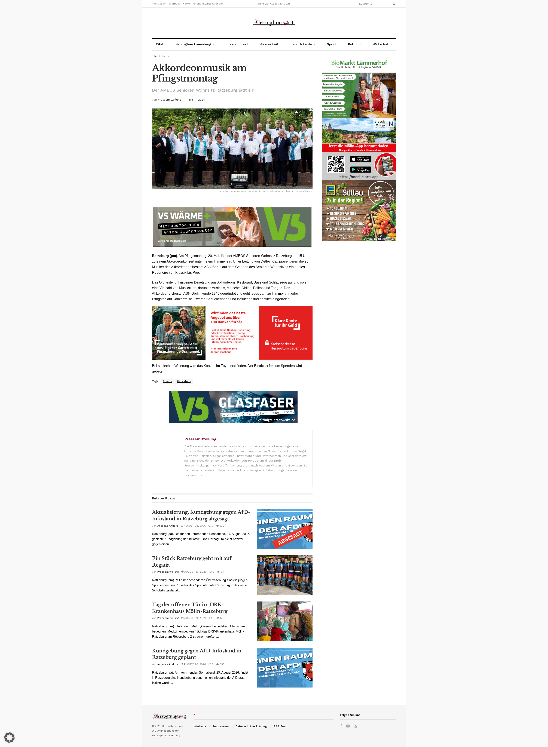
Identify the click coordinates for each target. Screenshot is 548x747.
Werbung (174, 3)
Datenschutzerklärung (251, 726)
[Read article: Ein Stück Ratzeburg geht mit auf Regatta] (285, 575)
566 (222, 617)
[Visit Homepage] (274, 23)
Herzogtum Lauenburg (193, 44)
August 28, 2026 (194, 525)
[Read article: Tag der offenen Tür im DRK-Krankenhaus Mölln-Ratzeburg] (285, 621)
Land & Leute (301, 44)
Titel (159, 44)
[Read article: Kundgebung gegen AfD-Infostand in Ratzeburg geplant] (285, 668)
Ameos (167, 381)
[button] (9, 737)
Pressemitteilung (169, 99)
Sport (331, 44)
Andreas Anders (167, 525)
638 (222, 664)
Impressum (159, 3)
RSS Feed (280, 726)
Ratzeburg (184, 381)
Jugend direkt (237, 44)
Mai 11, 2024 (197, 99)
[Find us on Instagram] (348, 726)
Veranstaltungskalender (207, 3)
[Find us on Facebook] (341, 726)
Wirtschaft (381, 44)
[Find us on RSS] (355, 726)
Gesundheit (269, 44)
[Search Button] (393, 3)
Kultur (353, 44)
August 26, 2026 (195, 571)
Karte (186, 3)
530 (221, 525)
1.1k (221, 571)
